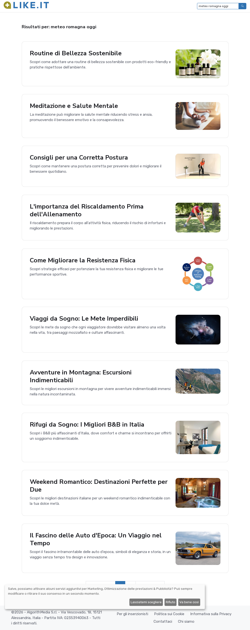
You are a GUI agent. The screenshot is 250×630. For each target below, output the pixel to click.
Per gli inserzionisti (132, 614)
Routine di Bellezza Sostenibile (76, 53)
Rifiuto (170, 602)
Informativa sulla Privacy (210, 614)
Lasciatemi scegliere (146, 602)
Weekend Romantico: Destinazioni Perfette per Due (98, 485)
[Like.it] (26, 6)
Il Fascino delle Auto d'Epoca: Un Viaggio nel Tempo (96, 539)
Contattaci (163, 621)
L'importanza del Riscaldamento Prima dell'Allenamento (87, 210)
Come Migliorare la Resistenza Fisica (82, 260)
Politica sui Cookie (169, 614)
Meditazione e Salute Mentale (74, 106)
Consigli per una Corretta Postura (79, 157)
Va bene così (189, 602)
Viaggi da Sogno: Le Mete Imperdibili (84, 318)
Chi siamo (186, 621)
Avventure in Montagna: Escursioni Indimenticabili (81, 376)
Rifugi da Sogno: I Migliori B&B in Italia (87, 424)
